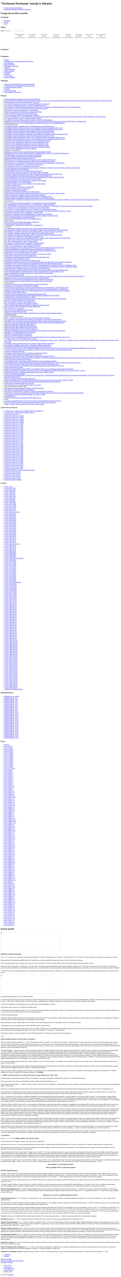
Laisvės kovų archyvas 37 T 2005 (13, 467)
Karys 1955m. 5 (8, 778)
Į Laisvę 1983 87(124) (10, 619)
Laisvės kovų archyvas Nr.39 (12, 471)
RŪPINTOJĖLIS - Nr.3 (11, 701)
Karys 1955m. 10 (9, 786)
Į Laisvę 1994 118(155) (10, 668)
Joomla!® (10, 1274)
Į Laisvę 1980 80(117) (10, 608)
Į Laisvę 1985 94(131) (10, 630)
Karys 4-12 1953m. (9, 768)
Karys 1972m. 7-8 (9, 925)
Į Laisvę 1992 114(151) (10, 662)
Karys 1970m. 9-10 (9, 910)
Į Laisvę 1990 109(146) (10, 654)
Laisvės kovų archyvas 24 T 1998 (13, 446)
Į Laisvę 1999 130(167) (10, 687)
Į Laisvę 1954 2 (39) (10, 489)
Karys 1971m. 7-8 (9, 917)
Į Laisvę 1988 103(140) (10, 644)
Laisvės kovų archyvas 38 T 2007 (13, 468)
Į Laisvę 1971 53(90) (10, 566)
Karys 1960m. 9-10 (9, 831)
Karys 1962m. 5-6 (9, 843)
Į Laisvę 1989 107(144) (10, 651)
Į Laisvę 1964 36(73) (10, 542)
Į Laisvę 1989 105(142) (10, 648)
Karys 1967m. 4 (8, 882)
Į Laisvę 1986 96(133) (10, 633)
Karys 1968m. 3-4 (9, 890)
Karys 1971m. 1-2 (9, 912)
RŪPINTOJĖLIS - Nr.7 (11, 707)
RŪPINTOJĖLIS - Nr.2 (11, 699)
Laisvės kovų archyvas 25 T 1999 (13, 447)
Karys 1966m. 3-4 (9, 874)
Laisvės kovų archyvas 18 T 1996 (13, 436)
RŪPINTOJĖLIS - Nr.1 (11, 698)
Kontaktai (7, 74)
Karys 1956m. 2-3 (9, 791)
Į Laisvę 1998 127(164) (10, 683)
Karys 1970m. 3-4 (9, 906)
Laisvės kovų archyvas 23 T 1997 (13, 444)
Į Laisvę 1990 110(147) (10, 656)
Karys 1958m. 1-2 (9, 807)
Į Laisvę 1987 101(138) (10, 641)
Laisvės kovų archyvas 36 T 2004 (13, 465)
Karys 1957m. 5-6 (9, 802)
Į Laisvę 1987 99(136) (10, 638)
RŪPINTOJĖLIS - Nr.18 (11, 725)
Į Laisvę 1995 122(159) (10, 675)
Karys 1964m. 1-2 (9, 856)
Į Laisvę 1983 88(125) (10, 620)
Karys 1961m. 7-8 (9, 837)
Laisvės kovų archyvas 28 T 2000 (13, 452)
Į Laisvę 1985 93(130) (10, 628)
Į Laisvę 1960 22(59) (10, 520)
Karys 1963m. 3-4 (9, 850)
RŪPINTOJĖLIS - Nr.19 (11, 726)
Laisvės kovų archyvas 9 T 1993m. (14, 422)
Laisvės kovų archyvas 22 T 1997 (13, 443)
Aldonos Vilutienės (9, 69)
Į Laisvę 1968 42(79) (10, 550)
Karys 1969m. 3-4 (9, 898)
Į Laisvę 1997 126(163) (10, 681)
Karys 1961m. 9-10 (9, 839)
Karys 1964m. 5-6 (9, 859)
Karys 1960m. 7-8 (9, 829)
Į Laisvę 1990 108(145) (10, 652)
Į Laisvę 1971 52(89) (10, 564)
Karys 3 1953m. (8, 767)
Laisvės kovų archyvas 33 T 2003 (13, 460)
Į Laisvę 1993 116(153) (10, 665)
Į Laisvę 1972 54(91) (10, 568)
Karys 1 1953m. (8, 763)
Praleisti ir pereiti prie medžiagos (13, 8)
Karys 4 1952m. (8, 754)
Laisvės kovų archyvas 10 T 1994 (13, 423)
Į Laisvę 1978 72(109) (10, 595)
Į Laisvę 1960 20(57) (10, 517)
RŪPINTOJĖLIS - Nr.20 (11, 728)
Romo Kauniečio (9, 63)
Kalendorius (7, 72)
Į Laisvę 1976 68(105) (10, 588)
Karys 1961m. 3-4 (9, 834)
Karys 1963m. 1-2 (9, 848)
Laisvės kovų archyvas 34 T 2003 (13, 462)
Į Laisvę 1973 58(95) (10, 574)
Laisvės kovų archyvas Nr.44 (12, 476)
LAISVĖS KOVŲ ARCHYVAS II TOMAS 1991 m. (19, 412)
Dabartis (6, 60)
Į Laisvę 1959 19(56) (10, 515)
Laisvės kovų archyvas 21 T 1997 (13, 441)
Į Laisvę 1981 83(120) (10, 612)
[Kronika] (12, 1260)
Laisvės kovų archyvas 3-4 (11, 414)
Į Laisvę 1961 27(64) (10, 528)
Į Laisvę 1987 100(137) (10, 640)
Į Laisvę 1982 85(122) (10, 616)
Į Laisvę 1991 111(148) (10, 657)
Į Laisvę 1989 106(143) (10, 649)
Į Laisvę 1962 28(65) (10, 529)
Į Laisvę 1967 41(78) (10, 549)
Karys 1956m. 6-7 (9, 794)
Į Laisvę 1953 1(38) (9, 488)
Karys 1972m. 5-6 (9, 923)
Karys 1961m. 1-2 (9, 832)
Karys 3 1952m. (8, 752)
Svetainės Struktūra (9, 77)
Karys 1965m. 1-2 (9, 864)
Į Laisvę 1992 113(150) (10, 660)
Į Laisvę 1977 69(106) (10, 590)
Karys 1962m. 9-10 (9, 847)
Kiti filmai (7, 89)
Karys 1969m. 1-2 (9, 896)
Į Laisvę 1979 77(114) (10, 603)
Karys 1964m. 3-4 (9, 858)
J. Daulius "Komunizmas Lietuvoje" (14, 351)
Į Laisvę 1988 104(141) (10, 646)
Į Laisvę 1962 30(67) (10, 533)
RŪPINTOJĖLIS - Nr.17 (11, 723)
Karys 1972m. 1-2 (9, 920)
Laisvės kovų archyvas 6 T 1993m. (14, 417)
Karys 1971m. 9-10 (9, 918)
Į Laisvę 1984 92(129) (10, 627)
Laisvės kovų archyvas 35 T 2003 (13, 463)
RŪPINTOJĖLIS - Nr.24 (11, 734)
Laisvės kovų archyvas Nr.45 (12, 478)
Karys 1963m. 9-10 (9, 855)
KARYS (6, 744)
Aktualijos (7, 67)
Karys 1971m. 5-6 (9, 915)
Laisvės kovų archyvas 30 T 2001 (13, 455)
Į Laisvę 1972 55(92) (10, 569)
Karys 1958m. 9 (8, 813)
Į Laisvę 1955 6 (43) (10, 496)
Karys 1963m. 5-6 (9, 851)
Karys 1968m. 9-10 (9, 894)
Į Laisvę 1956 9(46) (9, 501)
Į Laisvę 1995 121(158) (10, 673)
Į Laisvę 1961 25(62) (10, 525)
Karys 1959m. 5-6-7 (10, 819)
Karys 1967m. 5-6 (9, 883)
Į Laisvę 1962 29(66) (10, 531)
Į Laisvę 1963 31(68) (10, 534)
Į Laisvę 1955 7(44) (9, 497)
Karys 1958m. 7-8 (9, 811)
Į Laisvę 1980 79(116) (10, 606)
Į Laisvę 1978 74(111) (10, 598)
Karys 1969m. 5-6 (9, 899)
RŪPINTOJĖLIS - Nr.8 (11, 709)
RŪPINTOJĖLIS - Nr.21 (11, 730)
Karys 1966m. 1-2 (9, 872)
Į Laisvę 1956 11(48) (10, 504)
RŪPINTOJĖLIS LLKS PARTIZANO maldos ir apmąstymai (21, 222)
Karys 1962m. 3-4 (9, 842)
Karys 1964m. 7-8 (9, 861)
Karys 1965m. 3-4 (9, 866)
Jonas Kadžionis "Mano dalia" (12, 92)
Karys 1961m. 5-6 (9, 835)
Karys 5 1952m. (8, 756)
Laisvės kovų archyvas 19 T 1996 (13, 438)
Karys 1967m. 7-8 (9, 885)
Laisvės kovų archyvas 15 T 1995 (13, 431)
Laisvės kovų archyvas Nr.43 (12, 475)
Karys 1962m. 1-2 (9, 840)
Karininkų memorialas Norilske (13, 479)
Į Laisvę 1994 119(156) (10, 670)
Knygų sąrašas (8, 75)
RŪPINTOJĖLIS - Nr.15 (11, 720)
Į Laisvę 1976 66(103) (10, 585)
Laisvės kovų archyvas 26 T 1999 (13, 449)
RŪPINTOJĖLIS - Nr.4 (11, 702)
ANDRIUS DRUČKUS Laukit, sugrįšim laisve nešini (19, 470)
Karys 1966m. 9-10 (9, 878)
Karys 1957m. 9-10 (9, 805)
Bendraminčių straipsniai (11, 66)
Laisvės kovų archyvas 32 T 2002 (13, 459)
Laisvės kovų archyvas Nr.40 (12, 473)
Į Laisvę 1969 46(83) (10, 556)
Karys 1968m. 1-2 (9, 888)
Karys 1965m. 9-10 (9, 871)
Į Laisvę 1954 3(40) (9, 491)
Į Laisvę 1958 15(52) (10, 510)
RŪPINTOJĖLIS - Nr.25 (11, 736)
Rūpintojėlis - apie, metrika (11, 696)
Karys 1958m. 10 (9, 815)
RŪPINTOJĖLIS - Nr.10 (11, 712)
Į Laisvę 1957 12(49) (10, 505)
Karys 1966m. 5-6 (9, 875)
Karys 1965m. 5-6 (9, 867)
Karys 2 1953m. (8, 765)
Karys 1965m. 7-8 (9, 869)
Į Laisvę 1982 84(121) (10, 614)
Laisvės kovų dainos (10, 90)
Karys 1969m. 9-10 (9, 902)
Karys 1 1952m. (8, 749)
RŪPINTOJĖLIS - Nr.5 (11, 704)
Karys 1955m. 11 (9, 787)
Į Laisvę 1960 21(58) (10, 518)
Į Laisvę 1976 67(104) (10, 587)
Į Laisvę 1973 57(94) (10, 572)
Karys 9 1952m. (8, 762)
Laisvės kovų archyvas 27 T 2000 (13, 451)
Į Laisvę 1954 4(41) (9, 493)
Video (6, 23)
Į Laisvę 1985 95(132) (10, 632)
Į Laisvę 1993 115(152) (10, 663)
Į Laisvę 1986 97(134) (10, 635)
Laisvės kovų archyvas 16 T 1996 (13, 433)
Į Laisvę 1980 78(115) (10, 604)
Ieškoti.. (3, 30)
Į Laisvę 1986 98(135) (10, 636)
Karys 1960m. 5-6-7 (10, 827)
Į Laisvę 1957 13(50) (10, 507)
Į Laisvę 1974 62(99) (10, 580)
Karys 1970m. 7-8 (9, 909)
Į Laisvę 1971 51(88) (10, 563)
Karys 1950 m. (8, 746)
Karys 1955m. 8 (8, 783)
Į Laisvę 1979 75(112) (10, 600)
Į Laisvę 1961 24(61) (10, 523)
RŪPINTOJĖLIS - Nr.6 (11, 706)
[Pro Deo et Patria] (6, 1259)
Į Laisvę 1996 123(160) (10, 676)
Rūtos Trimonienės (9, 64)
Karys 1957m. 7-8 (9, 803)
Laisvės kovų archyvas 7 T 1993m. (14, 419)
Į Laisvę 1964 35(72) (10, 541)
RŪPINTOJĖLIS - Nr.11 (11, 714)
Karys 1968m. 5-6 (9, 891)
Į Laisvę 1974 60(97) (10, 577)
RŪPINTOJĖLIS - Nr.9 (11, 710)
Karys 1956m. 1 (8, 789)
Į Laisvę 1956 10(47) (10, 502)
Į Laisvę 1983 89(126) (10, 622)
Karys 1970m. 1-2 (9, 904)
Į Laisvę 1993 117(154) (10, 667)
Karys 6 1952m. (8, 757)
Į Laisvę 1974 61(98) (10, 579)
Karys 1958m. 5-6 (9, 810)
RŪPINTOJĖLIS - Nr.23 (11, 733)
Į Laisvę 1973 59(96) (10, 576)
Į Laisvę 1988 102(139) (10, 643)
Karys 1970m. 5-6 (9, 907)
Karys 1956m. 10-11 (10, 797)
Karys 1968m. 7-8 (9, 893)
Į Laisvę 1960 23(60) (10, 521)
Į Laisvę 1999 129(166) (10, 686)
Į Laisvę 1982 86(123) (10, 617)
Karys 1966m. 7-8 (9, 877)
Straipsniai (7, 20)
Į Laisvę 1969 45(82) (10, 555)
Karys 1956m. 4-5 (9, 792)
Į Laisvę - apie (8, 486)
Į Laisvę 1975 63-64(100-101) (12, 582)
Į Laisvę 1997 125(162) (10, 679)
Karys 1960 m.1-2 (9, 824)
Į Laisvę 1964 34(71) (10, 539)
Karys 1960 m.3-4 (9, 826)
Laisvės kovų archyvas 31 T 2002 (13, 457)
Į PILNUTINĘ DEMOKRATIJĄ (13, 689)
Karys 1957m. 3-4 (9, 800)
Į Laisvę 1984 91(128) (10, 625)
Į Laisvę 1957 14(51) (10, 509)
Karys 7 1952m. (8, 759)
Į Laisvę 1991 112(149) (10, 659)
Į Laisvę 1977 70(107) (10, 592)
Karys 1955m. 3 (8, 775)
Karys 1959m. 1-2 (9, 816)
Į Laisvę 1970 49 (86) (10, 560)
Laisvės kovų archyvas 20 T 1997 (13, 439)
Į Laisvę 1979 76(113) (10, 601)
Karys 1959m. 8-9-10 (10, 821)
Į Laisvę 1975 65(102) (10, 584)
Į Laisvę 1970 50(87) (10, 561)
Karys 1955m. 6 (8, 779)
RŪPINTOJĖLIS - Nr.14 (11, 718)
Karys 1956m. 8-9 (9, 795)
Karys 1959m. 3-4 (9, 818)
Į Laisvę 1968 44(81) (10, 553)
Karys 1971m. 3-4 (9, 914)
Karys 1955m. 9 (8, 784)
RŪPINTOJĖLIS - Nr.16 (11, 722)
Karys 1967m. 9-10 (9, 886)
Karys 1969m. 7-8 (9, 901)
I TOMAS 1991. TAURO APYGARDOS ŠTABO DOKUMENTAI (23, 411)
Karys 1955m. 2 (8, 773)
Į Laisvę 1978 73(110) (10, 596)
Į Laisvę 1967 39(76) (10, 545)
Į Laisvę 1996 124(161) (10, 678)
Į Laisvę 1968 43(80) (10, 552)
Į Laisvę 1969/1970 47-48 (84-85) (13, 558)
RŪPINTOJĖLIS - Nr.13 (11, 717)
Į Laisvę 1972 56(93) (10, 571)
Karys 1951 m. (8, 748)
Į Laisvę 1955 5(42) (9, 494)
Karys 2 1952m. (8, 751)
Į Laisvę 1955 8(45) (9, 499)
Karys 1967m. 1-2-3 (10, 880)
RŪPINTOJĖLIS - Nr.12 (11, 715)
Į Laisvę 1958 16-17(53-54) (12, 512)
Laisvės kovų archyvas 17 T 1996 (13, 435)
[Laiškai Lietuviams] (7, 1262)
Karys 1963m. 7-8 (9, 853)
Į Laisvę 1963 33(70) (10, 537)
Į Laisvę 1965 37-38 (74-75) (12, 544)
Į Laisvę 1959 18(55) (10, 513)
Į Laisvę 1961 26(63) (10, 526)
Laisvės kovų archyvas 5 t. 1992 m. (14, 415)
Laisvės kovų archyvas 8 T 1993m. (14, 420)
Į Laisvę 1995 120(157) (10, 671)
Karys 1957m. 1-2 (9, 799)
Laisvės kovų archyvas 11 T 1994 (13, 425)
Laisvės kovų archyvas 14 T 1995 (13, 430)
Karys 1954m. (8, 770)
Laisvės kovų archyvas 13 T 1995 (13, 428)
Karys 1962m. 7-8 (9, 845)
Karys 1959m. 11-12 (10, 823)
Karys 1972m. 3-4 (9, 922)
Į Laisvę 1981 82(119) (10, 611)
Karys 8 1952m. (8, 760)
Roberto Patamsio (9, 71)
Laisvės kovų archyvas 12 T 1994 (13, 427)
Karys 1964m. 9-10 (9, 863)
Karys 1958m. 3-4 (9, 808)
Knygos (6, 22)
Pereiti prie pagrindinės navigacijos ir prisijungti (17, 9)
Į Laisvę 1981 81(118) (10, 609)
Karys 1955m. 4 (8, 776)
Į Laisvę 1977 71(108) (10, 593)
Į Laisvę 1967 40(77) (10, 547)
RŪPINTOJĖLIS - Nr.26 (11, 737)
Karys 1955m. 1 (8, 771)
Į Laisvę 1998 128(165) (10, 684)
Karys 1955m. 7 (8, 781)
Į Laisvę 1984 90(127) (10, 624)
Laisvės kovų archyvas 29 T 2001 (13, 454)
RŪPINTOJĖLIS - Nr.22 (11, 731)
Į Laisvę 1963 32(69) (10, 536)
